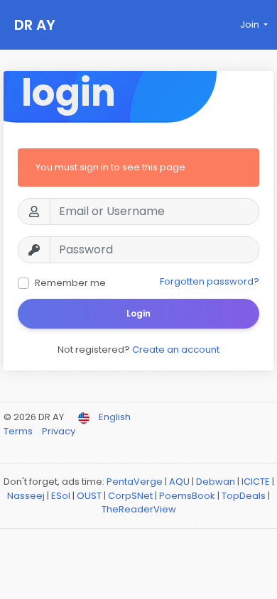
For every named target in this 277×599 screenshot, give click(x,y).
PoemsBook (187, 495)
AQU (179, 481)
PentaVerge (135, 481)
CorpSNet (130, 495)
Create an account (175, 349)
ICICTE (255, 481)
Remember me (70, 283)
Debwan (215, 481)
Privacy (58, 431)
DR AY (34, 25)
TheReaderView (139, 509)
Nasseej (26, 495)
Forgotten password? (209, 281)
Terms (19, 431)
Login (138, 313)
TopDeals (244, 495)
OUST (89, 495)
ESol (60, 495)
